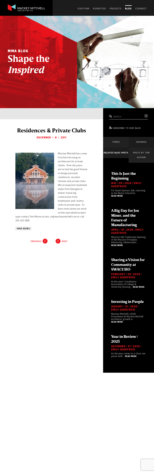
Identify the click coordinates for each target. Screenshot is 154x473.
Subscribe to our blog (127, 128)
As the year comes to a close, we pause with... (128, 346)
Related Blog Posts (116, 153)
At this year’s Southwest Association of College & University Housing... (128, 272)
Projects (115, 8)
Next (64, 241)
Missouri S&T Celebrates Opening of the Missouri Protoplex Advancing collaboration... (128, 227)
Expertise (99, 8)
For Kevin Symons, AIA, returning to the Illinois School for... (128, 184)
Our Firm (83, 8)
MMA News (23, 228)
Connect (140, 8)
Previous (36, 241)
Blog (128, 8)
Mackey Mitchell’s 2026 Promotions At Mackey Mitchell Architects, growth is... (127, 311)
